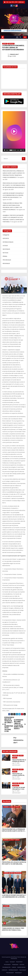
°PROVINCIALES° (10, 972)
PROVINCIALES (11, 43)
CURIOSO (14, 967)
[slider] (12, 150)
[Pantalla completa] (23, 150)
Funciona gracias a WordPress (9, 957)
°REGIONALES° (18, 972)
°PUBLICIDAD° (15, 964)
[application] (14, 131)
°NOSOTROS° (19, 962)
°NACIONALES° (22, 970)
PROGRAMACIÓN (6, 967)
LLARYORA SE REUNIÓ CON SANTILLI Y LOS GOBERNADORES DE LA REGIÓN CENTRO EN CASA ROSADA (13, 195)
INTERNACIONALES (8, 242)
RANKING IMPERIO (21, 967)
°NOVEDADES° (7, 964)
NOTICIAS (4, 43)
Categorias (6, 235)
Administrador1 (14, 54)
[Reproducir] (4, 150)
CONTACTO (4, 970)
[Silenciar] (21, 150)
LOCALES (5, 245)
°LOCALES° (12, 962)
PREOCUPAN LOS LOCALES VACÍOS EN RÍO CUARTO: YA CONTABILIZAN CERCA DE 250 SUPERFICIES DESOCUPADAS (14, 185)
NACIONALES (6, 249)
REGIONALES (6, 263)
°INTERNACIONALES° (13, 970)
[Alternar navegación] (17, 37)
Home (7, 962)
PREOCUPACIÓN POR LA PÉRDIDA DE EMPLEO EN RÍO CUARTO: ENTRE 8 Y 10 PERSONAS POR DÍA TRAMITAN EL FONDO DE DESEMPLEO (13, 831)
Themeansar (14, 958)
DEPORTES (6, 238)
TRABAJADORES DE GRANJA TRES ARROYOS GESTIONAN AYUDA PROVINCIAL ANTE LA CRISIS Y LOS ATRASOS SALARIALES (13, 931)
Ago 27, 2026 (15, 763)
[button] (20, 37)
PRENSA (5, 256)
